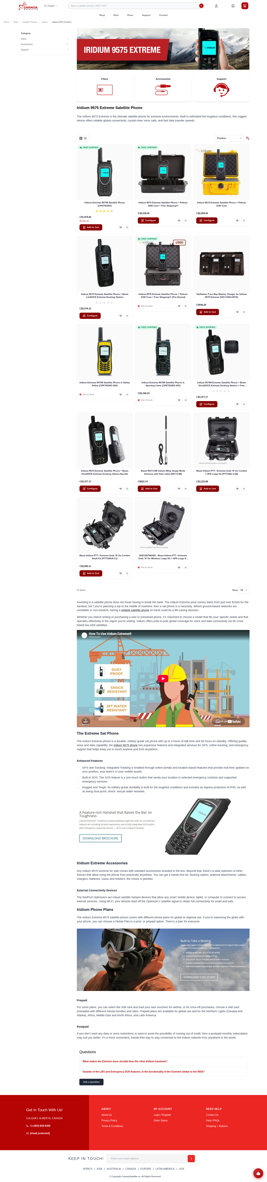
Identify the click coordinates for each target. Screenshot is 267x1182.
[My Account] (216, 6)
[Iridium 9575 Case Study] (163, 960)
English (51, 6)
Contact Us (212, 1115)
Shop (102, 15)
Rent (116, 15)
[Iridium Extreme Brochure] (163, 827)
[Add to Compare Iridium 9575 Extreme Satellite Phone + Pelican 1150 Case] (244, 220)
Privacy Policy (109, 1120)
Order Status (161, 1120)
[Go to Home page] (28, 6)
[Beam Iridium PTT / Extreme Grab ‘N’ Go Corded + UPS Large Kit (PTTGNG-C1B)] (221, 440)
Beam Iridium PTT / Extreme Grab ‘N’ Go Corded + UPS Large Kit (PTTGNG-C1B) (221, 472)
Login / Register (162, 1115)
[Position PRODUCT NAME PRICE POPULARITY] (229, 138)
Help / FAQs (212, 1120)
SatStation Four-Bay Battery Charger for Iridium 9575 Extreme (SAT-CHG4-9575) (221, 295)
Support (146, 15)
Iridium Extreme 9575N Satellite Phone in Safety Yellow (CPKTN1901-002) (104, 384)
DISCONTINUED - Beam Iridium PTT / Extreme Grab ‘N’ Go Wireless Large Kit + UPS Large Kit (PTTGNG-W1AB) (163, 557)
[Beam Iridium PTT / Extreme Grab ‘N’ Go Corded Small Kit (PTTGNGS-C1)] (105, 525)
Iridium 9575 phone (126, 745)
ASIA (99, 1168)
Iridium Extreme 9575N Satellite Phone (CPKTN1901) (104, 204)
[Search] (201, 6)
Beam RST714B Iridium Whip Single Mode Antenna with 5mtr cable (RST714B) (163, 472)
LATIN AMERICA (165, 1168)
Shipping (211, 1126)
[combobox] (136, 5)
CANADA (130, 1168)
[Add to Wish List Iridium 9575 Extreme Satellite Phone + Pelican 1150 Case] (237, 220)
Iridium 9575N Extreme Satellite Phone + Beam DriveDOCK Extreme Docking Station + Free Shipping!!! (221, 384)
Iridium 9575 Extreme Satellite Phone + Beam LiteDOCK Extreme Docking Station (104, 295)
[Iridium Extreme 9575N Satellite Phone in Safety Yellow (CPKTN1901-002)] (105, 352)
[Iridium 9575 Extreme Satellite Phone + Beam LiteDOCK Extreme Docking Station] (105, 263)
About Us (106, 1115)
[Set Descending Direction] (248, 138)
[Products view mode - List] (85, 138)
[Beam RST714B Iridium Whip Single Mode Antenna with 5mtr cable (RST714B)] (163, 440)
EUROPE (145, 1168)
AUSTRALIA (114, 1168)
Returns (223, 1126)
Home (6, 22)
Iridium (45, 22)
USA (181, 1168)
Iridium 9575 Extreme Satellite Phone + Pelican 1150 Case (221, 204)
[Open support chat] (258, 1173)
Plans (130, 15)
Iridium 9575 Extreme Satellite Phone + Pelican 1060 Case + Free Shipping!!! (163, 204)
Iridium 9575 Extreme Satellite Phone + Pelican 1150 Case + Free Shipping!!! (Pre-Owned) (163, 295)
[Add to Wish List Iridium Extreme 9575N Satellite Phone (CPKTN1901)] (120, 227)
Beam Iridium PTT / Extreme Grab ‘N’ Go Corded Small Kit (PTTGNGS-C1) (104, 557)
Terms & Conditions (112, 1126)
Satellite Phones (29, 22)
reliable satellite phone (135, 610)
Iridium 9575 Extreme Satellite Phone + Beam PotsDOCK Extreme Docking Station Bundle (104, 472)
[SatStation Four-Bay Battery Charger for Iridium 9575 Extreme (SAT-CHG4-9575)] (221, 263)
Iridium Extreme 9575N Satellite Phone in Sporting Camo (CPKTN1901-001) (163, 384)
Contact (163, 15)
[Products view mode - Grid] (81, 138)
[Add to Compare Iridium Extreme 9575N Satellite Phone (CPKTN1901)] (127, 227)
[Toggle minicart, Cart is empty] (244, 5)
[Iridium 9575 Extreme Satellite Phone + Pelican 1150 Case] (221, 172)
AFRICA (87, 1168)
